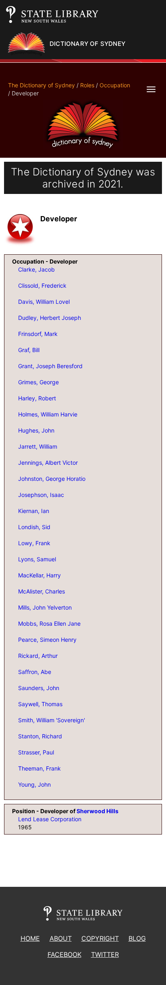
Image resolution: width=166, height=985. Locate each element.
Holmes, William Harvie (47, 414)
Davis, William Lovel (44, 301)
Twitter (105, 954)
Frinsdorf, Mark (38, 333)
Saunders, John (38, 687)
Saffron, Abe (34, 671)
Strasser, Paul (36, 752)
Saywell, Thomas (40, 704)
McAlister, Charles (41, 591)
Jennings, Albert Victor (48, 462)
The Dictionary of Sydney (41, 85)
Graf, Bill (28, 349)
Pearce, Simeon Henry (47, 639)
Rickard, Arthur (38, 655)
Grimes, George (38, 382)
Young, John (34, 784)
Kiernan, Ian (33, 510)
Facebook (64, 954)
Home (30, 938)
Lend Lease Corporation (49, 819)
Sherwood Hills (97, 811)
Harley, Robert (37, 398)
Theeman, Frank (39, 768)
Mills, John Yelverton (45, 607)
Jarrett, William (37, 446)
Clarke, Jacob (36, 269)
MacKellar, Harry (39, 575)
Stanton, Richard (40, 736)
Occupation (115, 85)
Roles (87, 85)
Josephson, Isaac (41, 494)
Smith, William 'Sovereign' (51, 720)
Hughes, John (36, 430)
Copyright (100, 938)
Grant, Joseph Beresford (50, 366)
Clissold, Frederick (42, 285)
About (61, 938)
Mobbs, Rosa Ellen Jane (49, 623)
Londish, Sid (34, 526)
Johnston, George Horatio (51, 478)
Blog (137, 938)
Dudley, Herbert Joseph (49, 317)
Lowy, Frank (34, 543)
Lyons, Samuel (37, 559)
